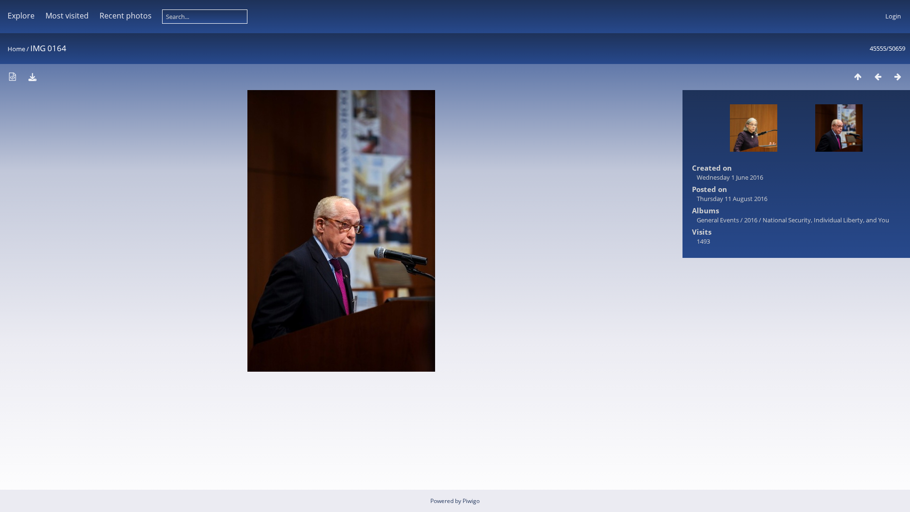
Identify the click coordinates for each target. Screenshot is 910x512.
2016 (750, 220)
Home (16, 49)
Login (893, 16)
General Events (718, 220)
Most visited (67, 15)
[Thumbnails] (858, 76)
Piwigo (471, 501)
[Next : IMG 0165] (898, 76)
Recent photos (126, 15)
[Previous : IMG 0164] (878, 76)
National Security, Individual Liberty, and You (826, 220)
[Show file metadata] (12, 76)
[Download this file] (32, 76)
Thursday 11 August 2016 (732, 198)
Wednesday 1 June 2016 (730, 177)
